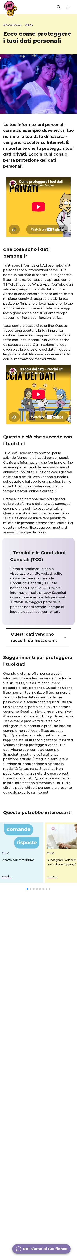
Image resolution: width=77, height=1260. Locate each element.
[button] (38, 637)
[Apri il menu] (68, 7)
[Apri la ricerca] (59, 7)
